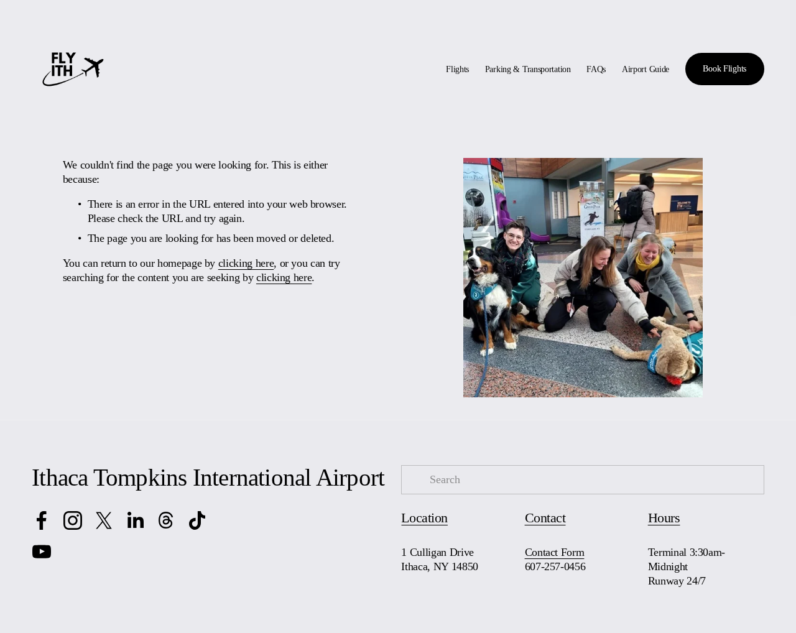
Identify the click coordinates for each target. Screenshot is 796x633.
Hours (664, 518)
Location (424, 518)
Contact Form (555, 552)
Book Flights (724, 68)
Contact (545, 518)
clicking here (246, 263)
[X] (104, 520)
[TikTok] (197, 520)
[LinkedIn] (135, 520)
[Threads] (166, 520)
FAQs (596, 69)
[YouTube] (42, 551)
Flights (457, 69)
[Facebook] (42, 520)
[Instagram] (73, 520)
